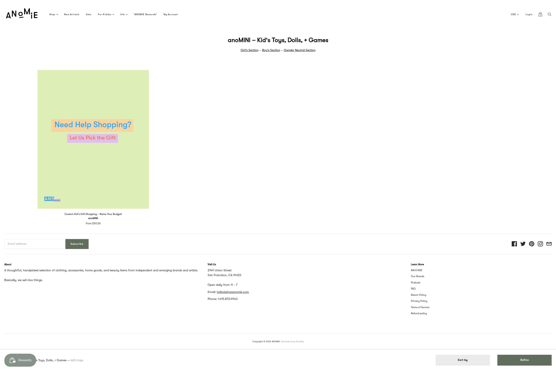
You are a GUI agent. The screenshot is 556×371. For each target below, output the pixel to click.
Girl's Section (249, 50)
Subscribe (77, 243)
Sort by (463, 359)
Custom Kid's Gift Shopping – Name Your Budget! (93, 214)
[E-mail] (549, 244)
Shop (52, 14)
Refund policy (419, 313)
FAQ (413, 288)
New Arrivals (71, 14)
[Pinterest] (531, 244)
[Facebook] (514, 244)
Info (122, 14)
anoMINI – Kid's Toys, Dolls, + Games (41, 360)
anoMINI (93, 218)
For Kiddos (104, 14)
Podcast (415, 282)
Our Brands (417, 276)
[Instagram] (540, 244)
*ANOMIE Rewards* (145, 14)
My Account (171, 14)
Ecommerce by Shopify (292, 341)
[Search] (549, 15)
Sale (88, 14)
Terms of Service (420, 307)
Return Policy (418, 294)
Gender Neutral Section (300, 50)
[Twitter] (523, 244)
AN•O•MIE (416, 270)
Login (529, 14)
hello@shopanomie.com (233, 292)
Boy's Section (271, 50)
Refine (524, 359)
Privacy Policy (419, 301)
